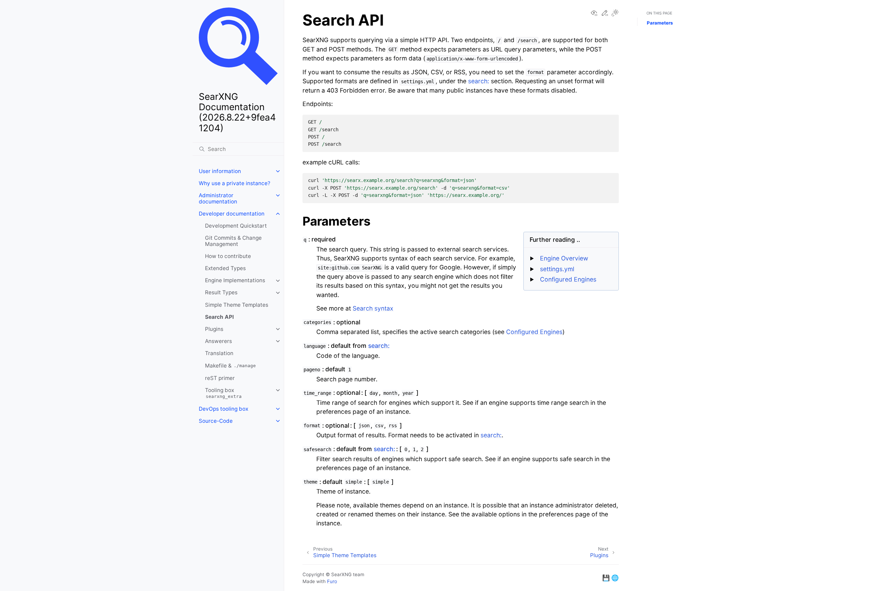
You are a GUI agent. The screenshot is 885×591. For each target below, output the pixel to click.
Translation (219, 353)
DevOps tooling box (223, 409)
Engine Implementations (235, 280)
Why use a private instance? (234, 183)
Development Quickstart (236, 225)
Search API (219, 317)
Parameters (660, 23)
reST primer (220, 378)
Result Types (221, 292)
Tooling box (223, 393)
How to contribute (228, 256)
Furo (332, 581)
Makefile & (230, 365)
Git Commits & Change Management (233, 241)
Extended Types (225, 268)
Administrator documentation (218, 198)
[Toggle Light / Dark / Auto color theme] (615, 13)
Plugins (214, 329)
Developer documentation (231, 213)
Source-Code (216, 421)
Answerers (218, 341)
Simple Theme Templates (236, 305)
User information (220, 171)
